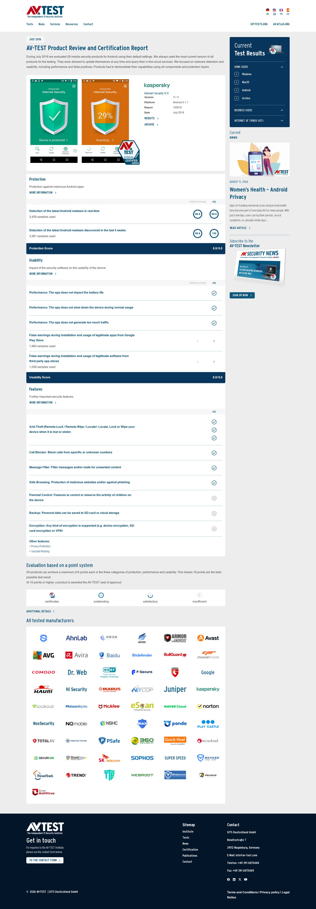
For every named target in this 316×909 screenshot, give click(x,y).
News (42, 24)
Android (246, 90)
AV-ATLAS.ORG (281, 24)
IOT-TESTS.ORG (259, 24)
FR (281, 14)
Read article (238, 228)
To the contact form (43, 860)
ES (288, 14)
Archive (149, 124)
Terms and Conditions (242, 892)
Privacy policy (270, 892)
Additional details (38, 611)
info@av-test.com (246, 855)
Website (149, 118)
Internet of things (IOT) (248, 120)
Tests (29, 24)
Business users (243, 110)
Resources (72, 24)
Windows (247, 74)
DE (267, 14)
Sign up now (240, 295)
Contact (88, 24)
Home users (241, 67)
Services (55, 24)
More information (40, 192)
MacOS (245, 82)
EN (274, 14)
